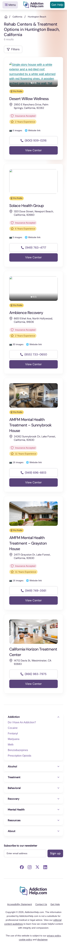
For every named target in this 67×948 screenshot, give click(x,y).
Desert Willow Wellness (29, 98)
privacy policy (54, 935)
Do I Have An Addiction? (22, 722)
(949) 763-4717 (35, 248)
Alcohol (12, 766)
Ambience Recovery (26, 312)
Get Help (57, 5)
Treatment (14, 777)
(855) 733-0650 (35, 354)
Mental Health (16, 809)
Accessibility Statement (19, 904)
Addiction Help (33, 4)
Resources (14, 820)
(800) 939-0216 (36, 140)
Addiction (14, 717)
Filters (15, 49)
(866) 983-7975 (36, 674)
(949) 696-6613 (35, 473)
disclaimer (42, 939)
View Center (33, 150)
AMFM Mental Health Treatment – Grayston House (28, 543)
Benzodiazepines (18, 750)
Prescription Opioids (19, 755)
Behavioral (14, 788)
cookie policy (25, 939)
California (17, 16)
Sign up (55, 853)
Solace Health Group (26, 205)
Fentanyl (13, 733)
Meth (10, 744)
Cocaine (13, 728)
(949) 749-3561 (35, 591)
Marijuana (13, 739)
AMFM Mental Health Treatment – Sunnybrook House (30, 425)
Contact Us (41, 904)
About (11, 831)
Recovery (13, 798)
